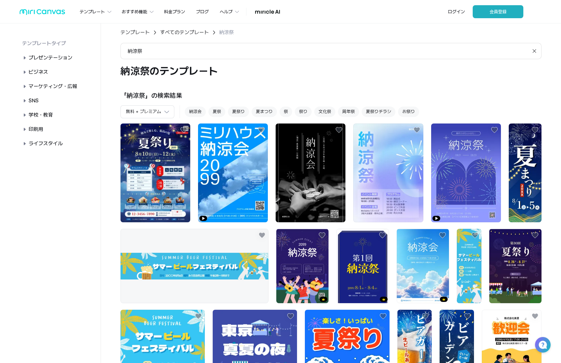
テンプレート (135, 32)
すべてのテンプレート (184, 32)
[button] (543, 345)
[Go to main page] (42, 13)
